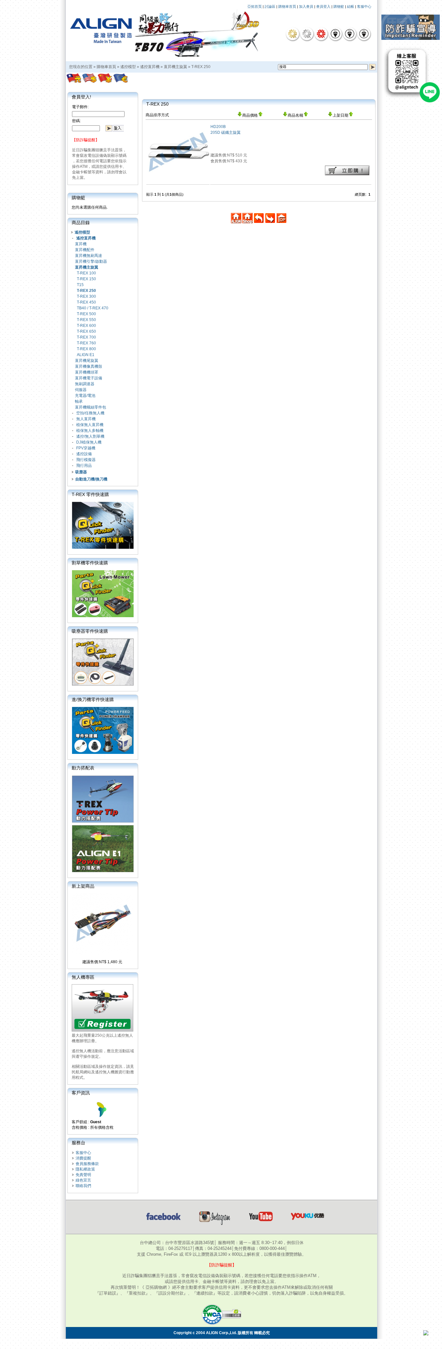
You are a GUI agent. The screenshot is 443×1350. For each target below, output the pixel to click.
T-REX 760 (86, 343)
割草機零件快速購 (90, 562)
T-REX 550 (86, 319)
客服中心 (364, 6)
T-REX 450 (86, 302)
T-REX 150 (86, 279)
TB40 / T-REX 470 (92, 308)
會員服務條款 (87, 1163)
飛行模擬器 (86, 459)
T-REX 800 (86, 349)
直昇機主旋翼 (175, 66)
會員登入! (81, 96)
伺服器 (81, 389)
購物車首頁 (287, 6)
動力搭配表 (83, 767)
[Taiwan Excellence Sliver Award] (306, 33)
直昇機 (81, 244)
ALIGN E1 (85, 354)
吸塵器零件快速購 (90, 631)
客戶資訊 (81, 1092)
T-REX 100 (86, 273)
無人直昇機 (86, 419)
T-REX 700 (86, 337)
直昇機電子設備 (88, 378)
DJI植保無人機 (89, 442)
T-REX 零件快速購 (90, 494)
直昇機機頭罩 (86, 372)
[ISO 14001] (349, 33)
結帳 (350, 6)
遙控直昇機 (150, 66)
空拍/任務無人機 (90, 413)
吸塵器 (81, 472)
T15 (80, 285)
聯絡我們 (83, 1185)
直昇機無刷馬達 (88, 255)
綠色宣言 (83, 1180)
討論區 (270, 6)
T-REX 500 (86, 314)
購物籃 (338, 6)
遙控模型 (128, 66)
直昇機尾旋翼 (86, 360)
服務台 (78, 1142)
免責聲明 (83, 1174)
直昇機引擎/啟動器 (91, 261)
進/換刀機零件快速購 (93, 699)
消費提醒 (83, 1158)
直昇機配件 (84, 250)
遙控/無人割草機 (90, 436)
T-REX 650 (86, 331)
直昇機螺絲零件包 (90, 407)
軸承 (79, 401)
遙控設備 (84, 454)
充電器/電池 (85, 395)
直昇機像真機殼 (88, 366)
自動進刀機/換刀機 (91, 479)
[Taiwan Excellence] (321, 33)
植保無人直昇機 (89, 424)
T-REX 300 (86, 296)
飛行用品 (84, 465)
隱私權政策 (85, 1169)
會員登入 (323, 6)
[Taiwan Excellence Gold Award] (292, 33)
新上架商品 (83, 886)
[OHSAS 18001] (363, 33)
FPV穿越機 (85, 448)
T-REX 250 (200, 66)
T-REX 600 (86, 325)
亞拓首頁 (254, 6)
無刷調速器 (84, 384)
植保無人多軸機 (89, 430)
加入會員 (306, 6)
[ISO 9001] (335, 33)
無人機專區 (83, 977)
